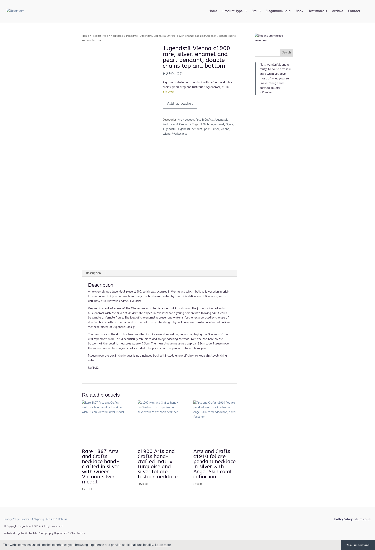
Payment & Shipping (32, 519)
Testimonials (317, 11)
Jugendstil (221, 119)
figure (229, 124)
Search (286, 52)
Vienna (225, 129)
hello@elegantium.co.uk (352, 519)
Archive (337, 11)
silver (215, 129)
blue (210, 124)
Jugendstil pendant (190, 129)
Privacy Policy (11, 519)
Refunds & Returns (56, 519)
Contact (354, 11)
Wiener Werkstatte (175, 133)
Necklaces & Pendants (124, 35)
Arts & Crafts (204, 119)
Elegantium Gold (278, 11)
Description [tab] (93, 273)
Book (299, 11)
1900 (202, 124)
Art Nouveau (186, 119)
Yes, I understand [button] (358, 544)
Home (213, 11)
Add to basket (180, 103)
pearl (207, 129)
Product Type (100, 35)
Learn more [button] (163, 544)
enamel (219, 124)
